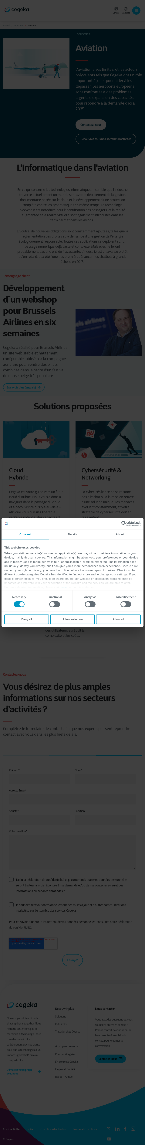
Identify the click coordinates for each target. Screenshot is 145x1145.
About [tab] (120, 534)
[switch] (54, 604)
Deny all (26, 619)
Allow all (118, 619)
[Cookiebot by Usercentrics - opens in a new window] (124, 523)
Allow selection (72, 619)
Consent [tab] (25, 534)
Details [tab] (72, 534)
